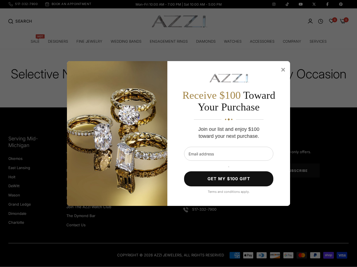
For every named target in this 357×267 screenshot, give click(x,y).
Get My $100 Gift (229, 178)
